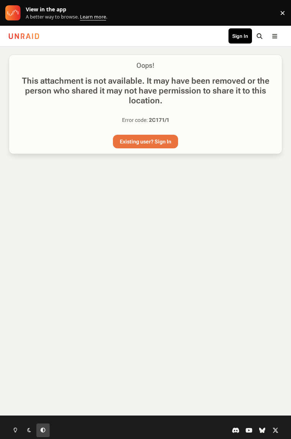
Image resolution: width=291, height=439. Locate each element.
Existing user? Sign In (145, 142)
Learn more (14, 13)
